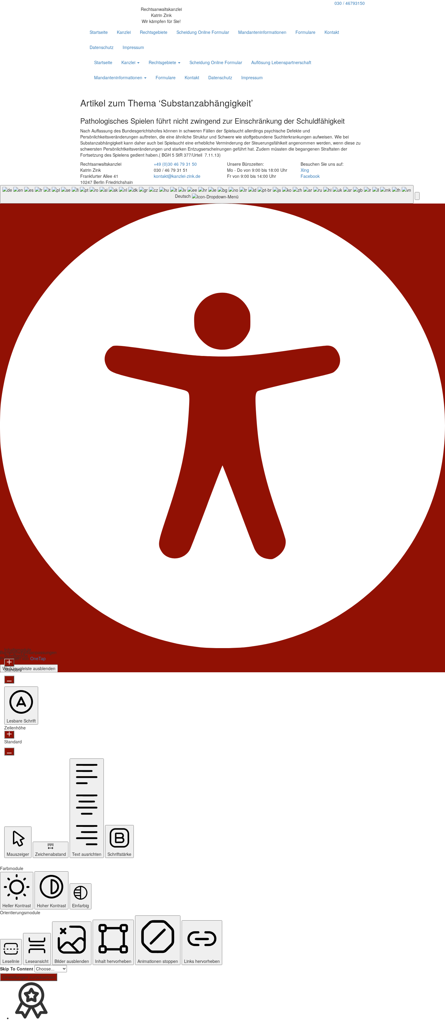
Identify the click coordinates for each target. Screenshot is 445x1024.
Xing (305, 170)
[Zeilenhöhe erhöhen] (9, 735)
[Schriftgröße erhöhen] (9, 663)
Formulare (305, 32)
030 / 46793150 (350, 3)
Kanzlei (124, 32)
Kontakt (332, 32)
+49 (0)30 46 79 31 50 (175, 164)
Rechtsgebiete (153, 32)
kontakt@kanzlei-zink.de (177, 176)
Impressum (133, 47)
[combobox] (207, 194)
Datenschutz (102, 47)
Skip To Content (16, 969)
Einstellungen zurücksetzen (28, 977)
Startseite (99, 32)
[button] (417, 196)
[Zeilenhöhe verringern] (9, 751)
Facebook (310, 176)
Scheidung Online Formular (202, 32)
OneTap (38, 658)
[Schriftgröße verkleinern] (9, 679)
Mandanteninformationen (262, 32)
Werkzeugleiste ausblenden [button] (28, 668)
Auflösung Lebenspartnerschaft (281, 62)
